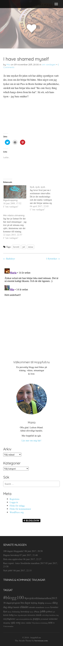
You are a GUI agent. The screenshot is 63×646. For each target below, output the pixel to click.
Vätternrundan (8, 626)
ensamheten (40, 607)
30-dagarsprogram (11, 602)
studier (28, 622)
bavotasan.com (41, 640)
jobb (42, 611)
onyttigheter (9, 618)
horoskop (25, 611)
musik (39, 614)
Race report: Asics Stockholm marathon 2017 (24, 563)
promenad (44, 619)
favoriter (54, 607)
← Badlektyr (9, 258)
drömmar (48, 603)
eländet (24, 607)
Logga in (14, 502)
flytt (5, 611)
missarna (31, 615)
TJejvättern (36, 623)
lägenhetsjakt (22, 615)
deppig (41, 602)
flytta (9, 611)
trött (50, 622)
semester (53, 618)
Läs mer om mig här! (31, 440)
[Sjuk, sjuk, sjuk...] (43, 198)
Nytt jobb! (8, 570)
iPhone (37, 611)
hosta (31, 612)
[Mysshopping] (15, 192)
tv (54, 622)
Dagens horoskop (11, 555)
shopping (6, 623)
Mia (8, 64)
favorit (16, 246)
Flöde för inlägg (17, 505)
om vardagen (49, 64)
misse (30, 246)
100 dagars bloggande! (13, 551)
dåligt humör (13, 607)
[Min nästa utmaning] (16, 227)
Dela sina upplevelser (13, 559)
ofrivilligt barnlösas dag (50, 615)
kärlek (5, 615)
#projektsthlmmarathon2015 (41, 598)
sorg (18, 622)
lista (15, 615)
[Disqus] (31, 307)
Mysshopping (10, 200)
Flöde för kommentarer (20, 508)
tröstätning (44, 623)
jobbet (49, 611)
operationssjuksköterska (24, 619)
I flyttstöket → (53, 258)
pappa (36, 618)
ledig (11, 614)
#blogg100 (13, 597)
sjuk (13, 622)
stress (23, 622)
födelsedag (16, 611)
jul (23, 246)
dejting (34, 602)
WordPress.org (17, 512)
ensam (32, 607)
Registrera (14, 499)
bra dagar (25, 602)
